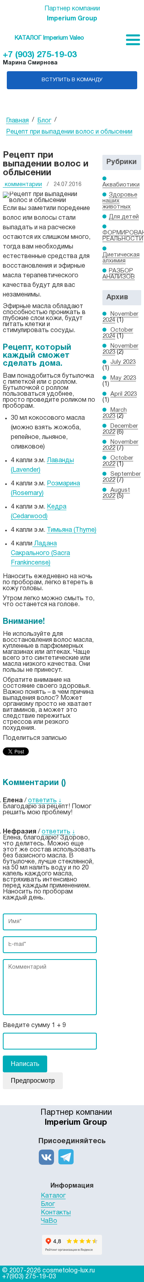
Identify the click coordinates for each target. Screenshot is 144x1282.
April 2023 (123, 394)
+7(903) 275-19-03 (29, 1277)
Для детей (124, 217)
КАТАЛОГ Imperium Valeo (49, 38)
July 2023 (123, 362)
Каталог (53, 1196)
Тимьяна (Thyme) (71, 530)
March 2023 (114, 413)
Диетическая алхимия (121, 258)
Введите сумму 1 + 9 (34, 1025)
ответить (42, 800)
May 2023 (123, 378)
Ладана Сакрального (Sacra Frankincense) (40, 553)
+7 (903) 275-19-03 (40, 55)
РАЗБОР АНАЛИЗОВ (118, 274)
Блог (48, 1204)
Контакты (56, 1213)
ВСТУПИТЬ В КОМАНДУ (72, 80)
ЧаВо (49, 1221)
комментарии (23, 184)
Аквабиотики (121, 185)
